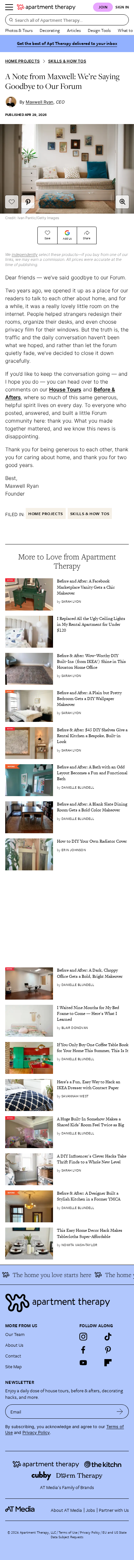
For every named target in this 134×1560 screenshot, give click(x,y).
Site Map (13, 1366)
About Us (14, 1345)
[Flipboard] (108, 1363)
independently (25, 254)
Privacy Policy (36, 1432)
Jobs (90, 1510)
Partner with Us (114, 1510)
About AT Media (66, 1510)
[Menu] (9, 7)
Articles (74, 30)
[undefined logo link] (46, 7)
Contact (13, 1355)
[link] (93, 587)
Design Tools (99, 30)
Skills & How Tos (67, 61)
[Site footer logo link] (67, 1303)
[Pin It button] (27, 201)
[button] (122, 201)
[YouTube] (83, 1363)
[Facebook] (83, 1350)
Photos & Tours (19, 30)
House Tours (65, 389)
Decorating (50, 30)
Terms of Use (68, 1532)
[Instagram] (83, 1337)
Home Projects (22, 61)
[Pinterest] (108, 1350)
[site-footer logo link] (19, 1510)
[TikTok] (108, 1337)
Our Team (15, 1334)
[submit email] (120, 1411)
